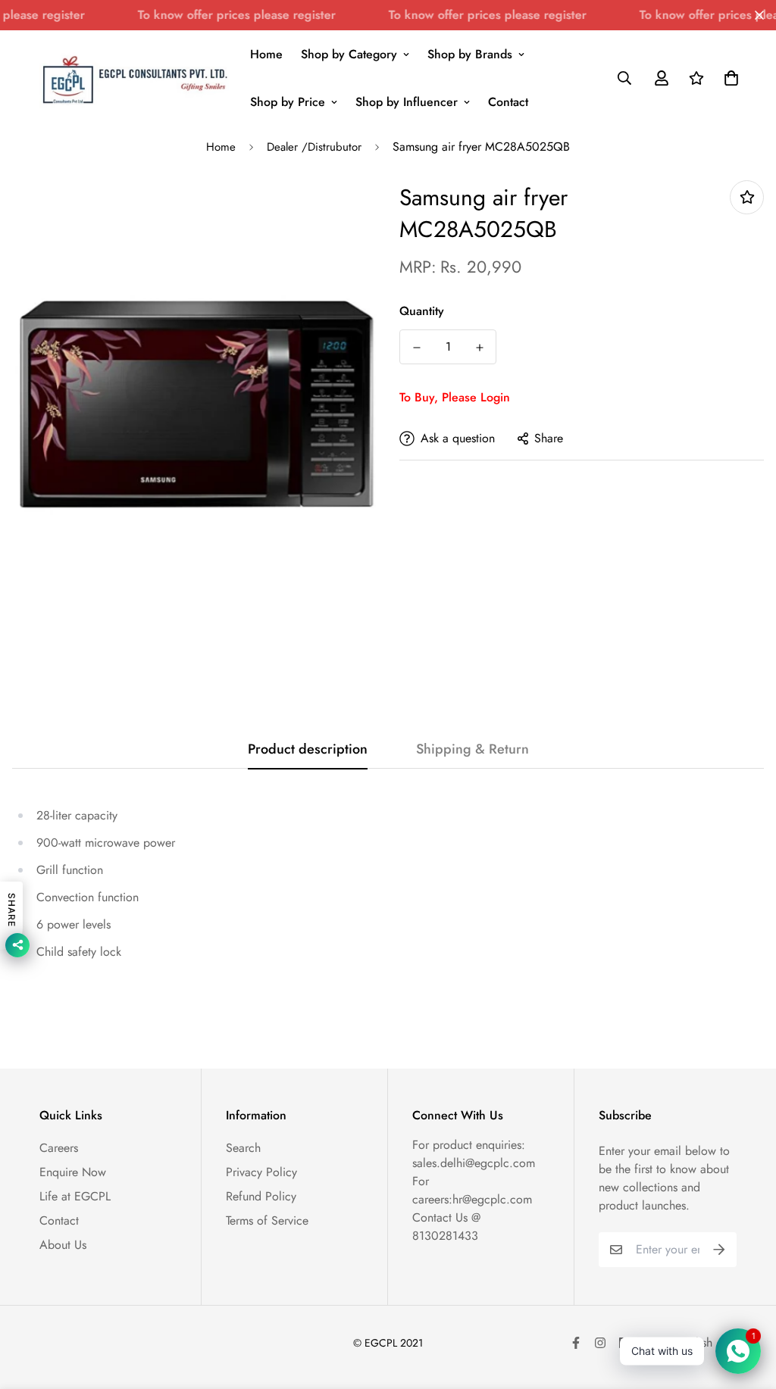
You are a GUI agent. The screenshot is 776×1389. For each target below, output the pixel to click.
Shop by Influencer (406, 102)
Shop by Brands (469, 54)
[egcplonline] (134, 78)
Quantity (421, 311)
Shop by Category (349, 54)
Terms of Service (267, 1220)
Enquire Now (72, 1172)
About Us (62, 1244)
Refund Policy (261, 1196)
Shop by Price (287, 102)
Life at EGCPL (75, 1196)
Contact (508, 102)
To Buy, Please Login (454, 397)
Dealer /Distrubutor (314, 147)
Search (243, 1147)
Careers (58, 1147)
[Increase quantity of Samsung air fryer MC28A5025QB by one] (479, 347)
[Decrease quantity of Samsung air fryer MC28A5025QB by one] (416, 347)
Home (266, 54)
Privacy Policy (261, 1172)
